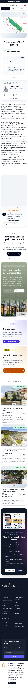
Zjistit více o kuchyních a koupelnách (10, 370)
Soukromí (17, 617)
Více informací (10, 570)
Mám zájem (18, 290)
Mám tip (19, 570)
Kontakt (17, 605)
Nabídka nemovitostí (7, 600)
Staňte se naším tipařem (14, 1)
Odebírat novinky (14, 258)
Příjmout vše (12, 682)
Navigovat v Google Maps (10, 224)
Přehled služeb (5, 597)
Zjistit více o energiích (10, 341)
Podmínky (17, 620)
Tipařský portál (5, 622)
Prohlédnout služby (15, 254)
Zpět (4, 5)
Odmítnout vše (21, 682)
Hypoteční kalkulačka (7, 633)
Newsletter (4, 630)
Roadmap (17, 608)
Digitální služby (19, 623)
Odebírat (14, 656)
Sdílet (15, 77)
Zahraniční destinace (7, 608)
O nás (16, 602)
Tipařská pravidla (19, 626)
